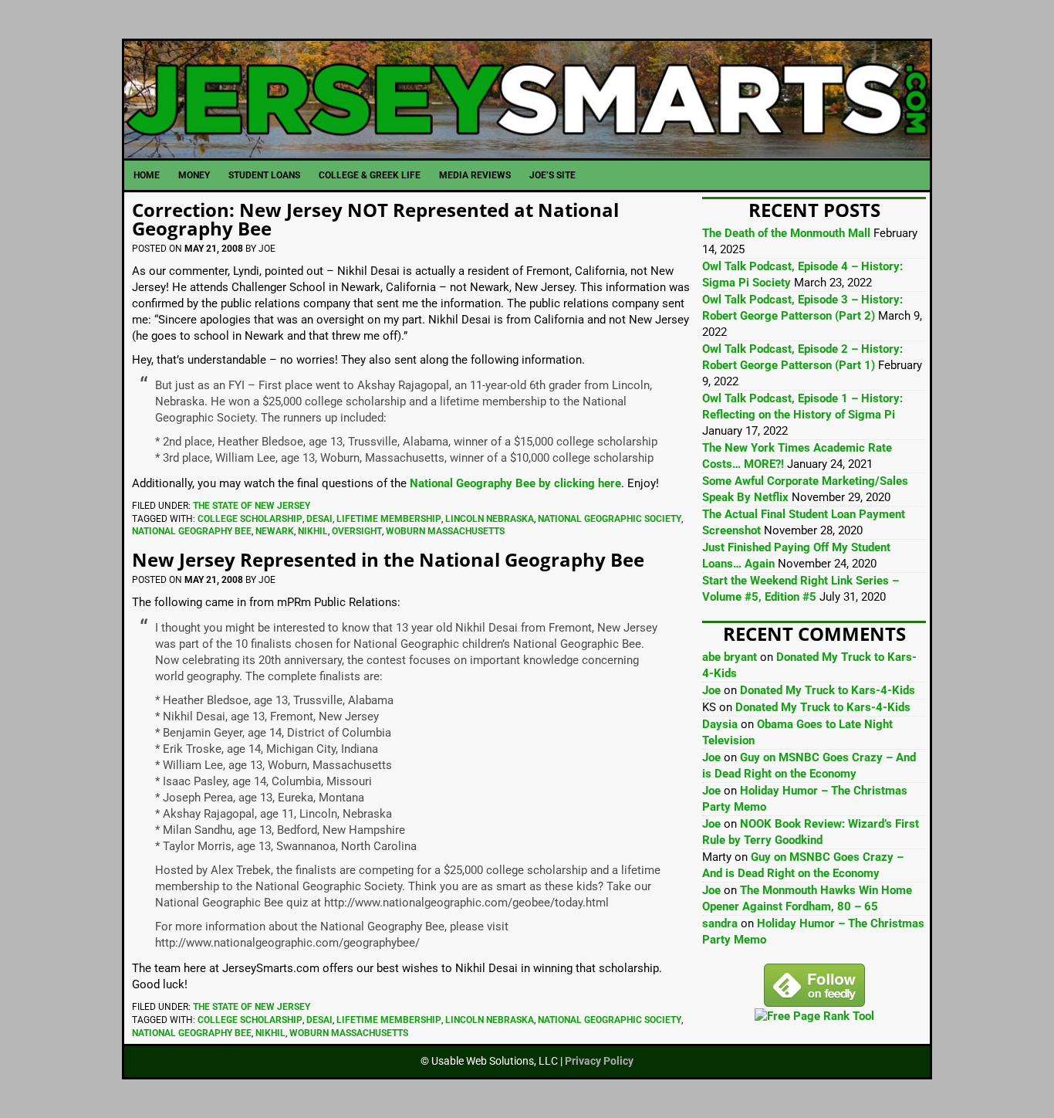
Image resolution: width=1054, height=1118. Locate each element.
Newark (274, 531)
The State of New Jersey (251, 505)
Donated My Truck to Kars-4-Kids (827, 690)
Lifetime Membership (388, 518)
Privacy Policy (599, 1061)
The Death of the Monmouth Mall (786, 233)
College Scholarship (250, 518)
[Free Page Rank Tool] (814, 1016)
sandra (720, 923)
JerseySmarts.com (527, 99)
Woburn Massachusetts (445, 531)
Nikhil (313, 531)
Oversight (357, 531)
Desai (319, 518)
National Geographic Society (609, 518)
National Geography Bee (192, 531)
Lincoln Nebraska (489, 518)
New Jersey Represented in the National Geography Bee (388, 559)
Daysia (720, 724)
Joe (711, 690)
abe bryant (729, 657)
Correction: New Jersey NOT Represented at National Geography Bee (375, 219)
